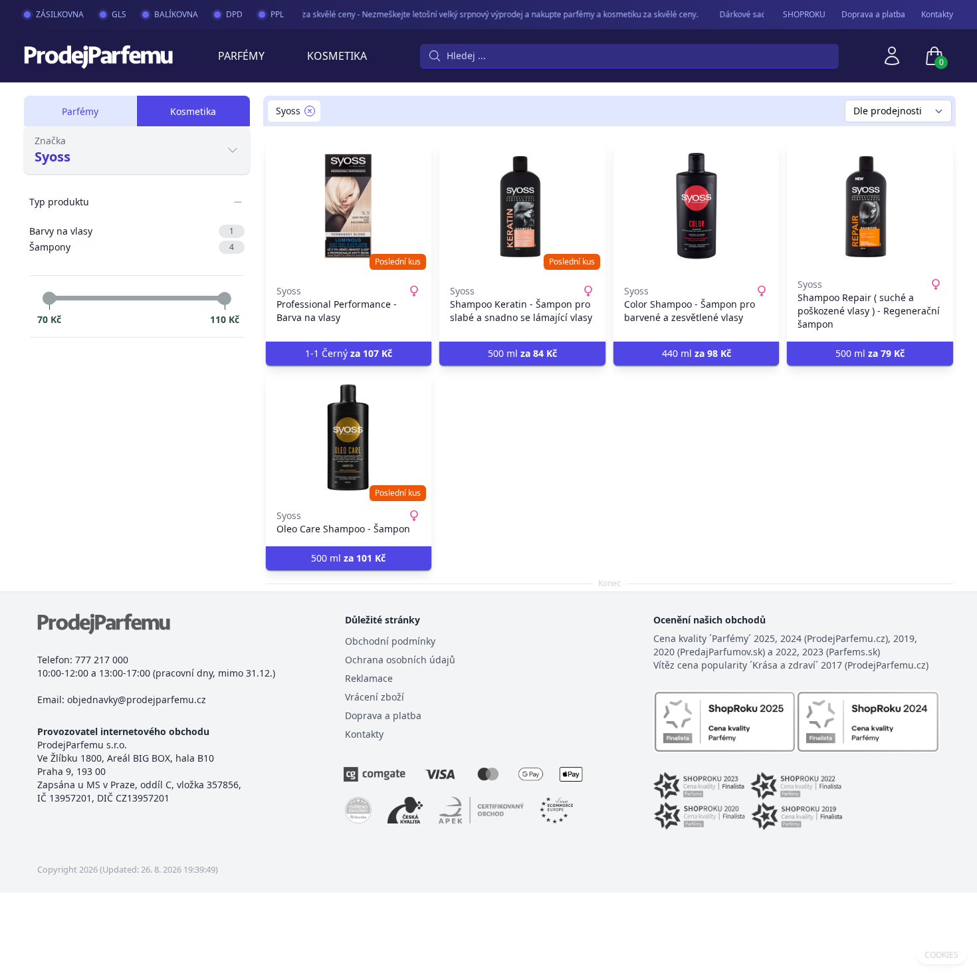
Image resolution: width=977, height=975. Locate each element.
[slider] (49, 298)
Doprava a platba (873, 14)
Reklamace (369, 678)
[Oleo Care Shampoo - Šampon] (348, 437)
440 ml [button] (696, 353)
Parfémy (241, 56)
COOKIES (941, 955)
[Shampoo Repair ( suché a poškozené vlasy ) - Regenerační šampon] (870, 206)
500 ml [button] (522, 353)
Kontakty (937, 14)
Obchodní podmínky (390, 641)
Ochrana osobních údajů (400, 659)
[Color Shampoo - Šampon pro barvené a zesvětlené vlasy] (696, 206)
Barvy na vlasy (131, 231)
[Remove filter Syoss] (309, 111)
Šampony (131, 247)
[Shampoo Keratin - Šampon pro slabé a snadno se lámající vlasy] (522, 206)
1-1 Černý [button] (348, 353)
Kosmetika (337, 56)
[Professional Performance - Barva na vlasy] (348, 206)
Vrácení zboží (374, 697)
